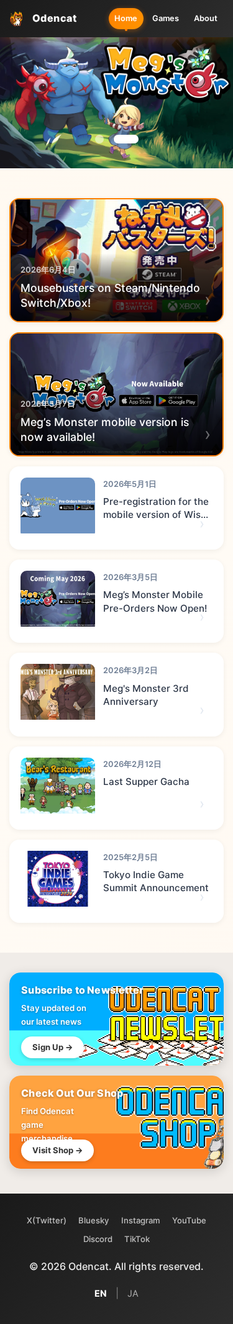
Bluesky (93, 1220)
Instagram (140, 1220)
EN (100, 1293)
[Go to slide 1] (99, 139)
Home (125, 18)
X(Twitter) (46, 1220)
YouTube (189, 1220)
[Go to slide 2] (126, 139)
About (205, 18)
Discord (97, 1239)
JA (133, 1293)
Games (165, 18)
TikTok (137, 1239)
